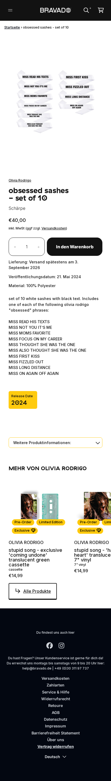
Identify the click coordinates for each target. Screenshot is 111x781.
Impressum (55, 726)
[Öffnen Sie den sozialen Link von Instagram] (61, 645)
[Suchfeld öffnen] (85, 10)
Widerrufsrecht (55, 698)
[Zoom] (55, 101)
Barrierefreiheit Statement (56, 733)
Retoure (55, 705)
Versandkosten (53, 228)
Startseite (12, 27)
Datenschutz (55, 719)
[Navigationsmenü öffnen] (10, 10)
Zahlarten (55, 685)
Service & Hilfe (55, 692)
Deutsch (52, 756)
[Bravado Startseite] (56, 10)
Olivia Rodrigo (20, 180)
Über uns (55, 739)
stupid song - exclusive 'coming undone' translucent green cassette (35, 557)
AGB (56, 712)
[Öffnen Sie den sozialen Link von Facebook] (50, 645)
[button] (55, 443)
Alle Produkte (37, 591)
